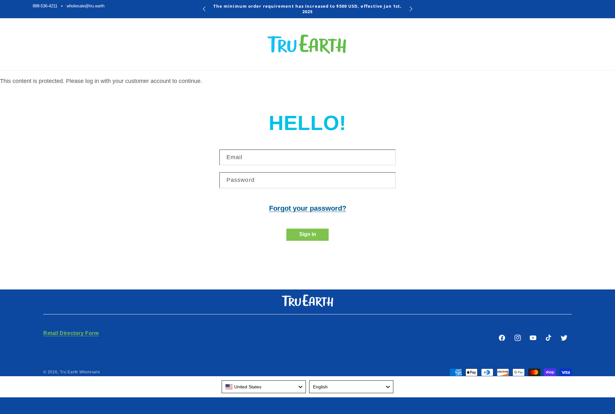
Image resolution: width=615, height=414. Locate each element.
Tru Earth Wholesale (80, 372)
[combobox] (264, 386)
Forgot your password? (307, 208)
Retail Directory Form (71, 333)
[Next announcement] (411, 9)
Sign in (307, 234)
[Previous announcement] (204, 9)
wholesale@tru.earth (85, 6)
